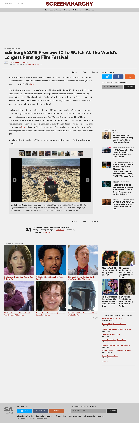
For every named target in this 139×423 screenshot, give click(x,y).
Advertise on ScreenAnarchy (94, 416)
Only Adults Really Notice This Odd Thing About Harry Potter (126, 301)
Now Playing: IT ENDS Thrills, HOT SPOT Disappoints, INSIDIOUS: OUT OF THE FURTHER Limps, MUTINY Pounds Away (123, 170)
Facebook (41, 411)
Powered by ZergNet (92, 318)
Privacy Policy (61, 416)
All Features (89, 10)
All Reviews (77, 10)
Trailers (67, 10)
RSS (57, 411)
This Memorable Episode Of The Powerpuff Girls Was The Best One (109, 301)
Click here (60, 230)
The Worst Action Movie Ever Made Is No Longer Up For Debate (126, 272)
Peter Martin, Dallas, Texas (112, 318)
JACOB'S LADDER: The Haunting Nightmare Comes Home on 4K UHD (123, 205)
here (32, 84)
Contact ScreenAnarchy (44, 416)
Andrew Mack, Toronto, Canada (114, 324)
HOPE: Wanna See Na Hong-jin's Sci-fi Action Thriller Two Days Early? (123, 153)
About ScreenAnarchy (25, 416)
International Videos (53, 10)
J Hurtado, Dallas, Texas (111, 334)
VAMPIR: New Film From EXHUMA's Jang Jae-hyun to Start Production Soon (123, 138)
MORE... (105, 361)
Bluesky (26, 411)
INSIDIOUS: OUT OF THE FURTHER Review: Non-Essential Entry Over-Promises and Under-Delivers (123, 189)
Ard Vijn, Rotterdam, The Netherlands (116, 329)
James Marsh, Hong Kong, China (114, 340)
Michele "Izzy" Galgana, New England (116, 345)
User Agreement (75, 416)
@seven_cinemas (34, 64)
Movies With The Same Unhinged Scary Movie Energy (109, 271)
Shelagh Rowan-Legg (110, 356)
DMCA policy (47, 232)
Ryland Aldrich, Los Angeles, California (116, 350)
